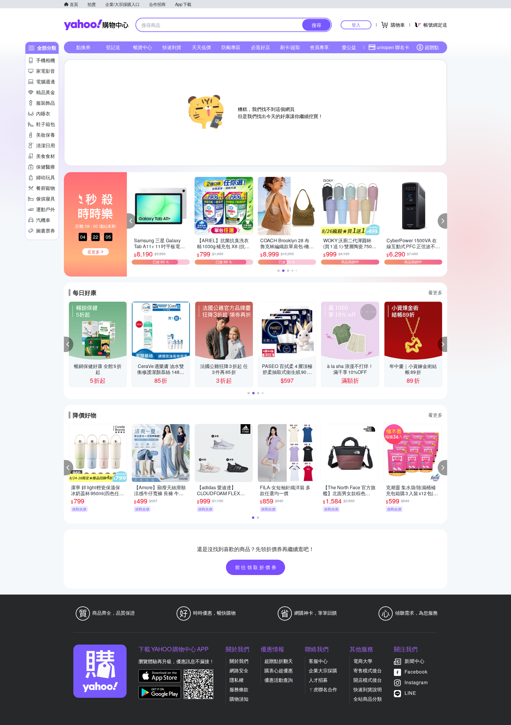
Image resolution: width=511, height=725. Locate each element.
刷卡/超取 (290, 47)
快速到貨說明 (367, 689)
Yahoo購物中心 (96, 25)
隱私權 (236, 679)
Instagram (416, 682)
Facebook (416, 671)
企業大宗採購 (323, 670)
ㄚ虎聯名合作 (323, 689)
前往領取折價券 (256, 567)
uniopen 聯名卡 (393, 47)
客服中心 (318, 661)
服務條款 (238, 689)
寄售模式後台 (367, 670)
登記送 (113, 47)
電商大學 (362, 661)
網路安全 (238, 670)
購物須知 (238, 698)
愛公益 (349, 47)
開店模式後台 (367, 679)
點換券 (83, 47)
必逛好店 (260, 47)
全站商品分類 (367, 698)
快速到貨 (171, 47)
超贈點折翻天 (278, 661)
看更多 (435, 292)
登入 (356, 25)
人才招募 (318, 679)
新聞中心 (415, 661)
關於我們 (238, 661)
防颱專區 (230, 47)
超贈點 (432, 47)
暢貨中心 (142, 47)
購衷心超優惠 (278, 670)
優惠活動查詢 (278, 679)
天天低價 (201, 47)
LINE (410, 693)
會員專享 (319, 47)
